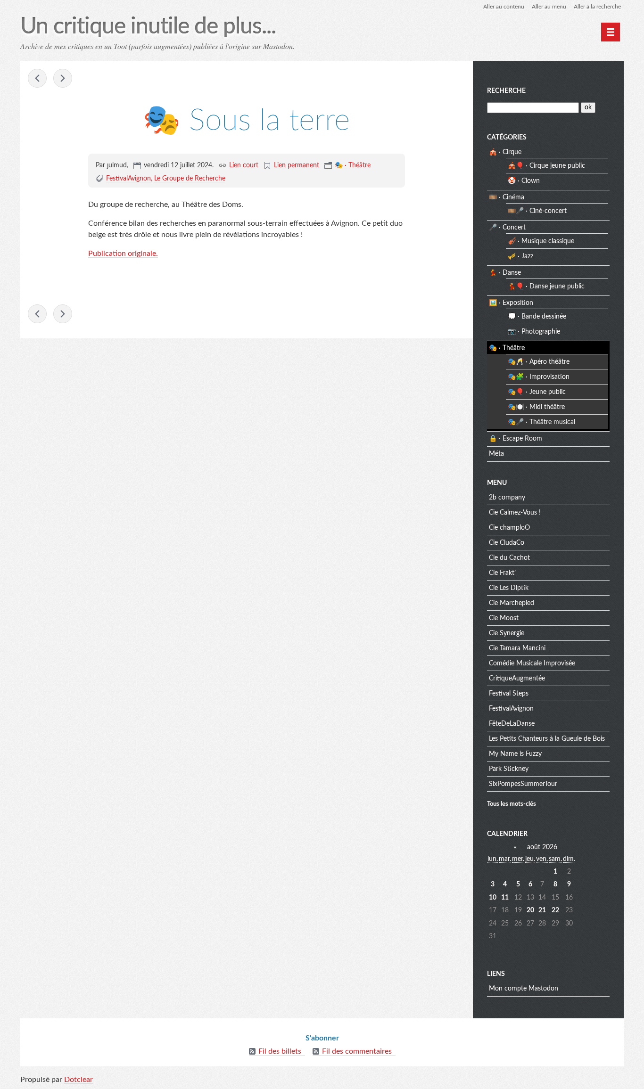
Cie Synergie (506, 633)
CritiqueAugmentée (517, 678)
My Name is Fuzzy (515, 754)
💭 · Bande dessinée (537, 316)
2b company (507, 497)
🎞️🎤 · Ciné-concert (537, 211)
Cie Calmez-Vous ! (515, 512)
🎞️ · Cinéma (506, 197)
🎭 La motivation (62, 78)
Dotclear (78, 1079)
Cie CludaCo (506, 543)
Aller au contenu (503, 6)
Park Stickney (508, 769)
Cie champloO (509, 527)
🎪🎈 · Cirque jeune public (546, 166)
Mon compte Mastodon (523, 988)
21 (542, 910)
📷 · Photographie (534, 331)
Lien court (243, 165)
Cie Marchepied (511, 603)
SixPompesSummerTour (523, 784)
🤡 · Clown (524, 181)
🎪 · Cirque (505, 152)
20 (530, 910)
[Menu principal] (610, 32)
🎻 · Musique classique (541, 241)
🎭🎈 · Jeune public (537, 392)
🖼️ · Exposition (511, 303)
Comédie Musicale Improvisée (532, 663)
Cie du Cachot (509, 558)
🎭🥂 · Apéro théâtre (539, 362)
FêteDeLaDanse (512, 724)
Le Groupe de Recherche (189, 178)
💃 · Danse (505, 273)
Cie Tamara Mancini (517, 648)
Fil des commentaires (357, 1051)
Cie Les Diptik (508, 588)
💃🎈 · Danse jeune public (546, 286)
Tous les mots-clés (511, 804)
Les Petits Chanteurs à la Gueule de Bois (547, 739)
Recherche (506, 91)
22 (555, 910)
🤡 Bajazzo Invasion (37, 78)
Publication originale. (123, 253)
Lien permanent (296, 165)
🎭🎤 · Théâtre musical (541, 422)
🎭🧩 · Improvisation (539, 377)
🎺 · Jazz (520, 256)
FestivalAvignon (128, 178)
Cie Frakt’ (502, 573)
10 (492, 897)
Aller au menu (549, 6)
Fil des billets (279, 1051)
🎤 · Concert (507, 227)
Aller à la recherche (597, 6)
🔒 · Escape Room (515, 438)
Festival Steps (508, 693)
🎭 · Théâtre (353, 165)
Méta (496, 453)
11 (505, 897)
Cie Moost (504, 618)
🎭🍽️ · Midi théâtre (536, 407)
